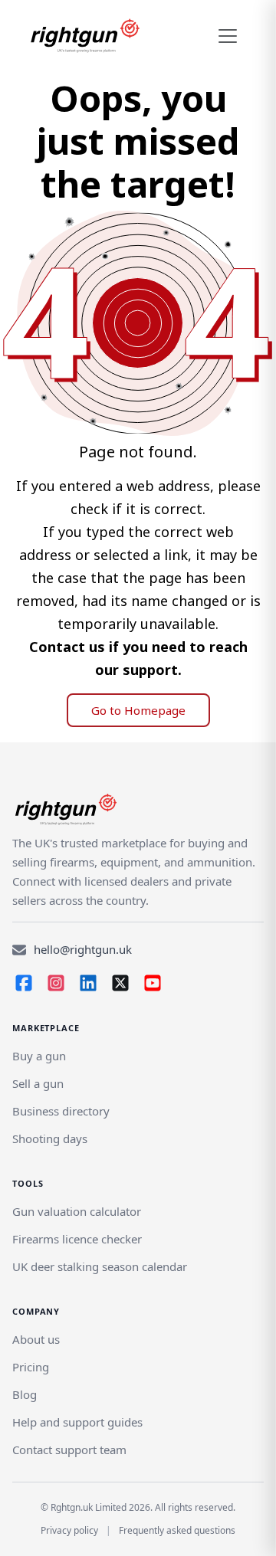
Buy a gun (39, 1055)
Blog (24, 1394)
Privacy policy (69, 1530)
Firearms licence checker (77, 1238)
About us (36, 1339)
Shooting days (49, 1138)
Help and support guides (77, 1422)
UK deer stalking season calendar (99, 1266)
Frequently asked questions (177, 1530)
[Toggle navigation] (227, 36)
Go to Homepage (138, 710)
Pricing (30, 1366)
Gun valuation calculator (76, 1211)
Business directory (61, 1111)
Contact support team (69, 1449)
